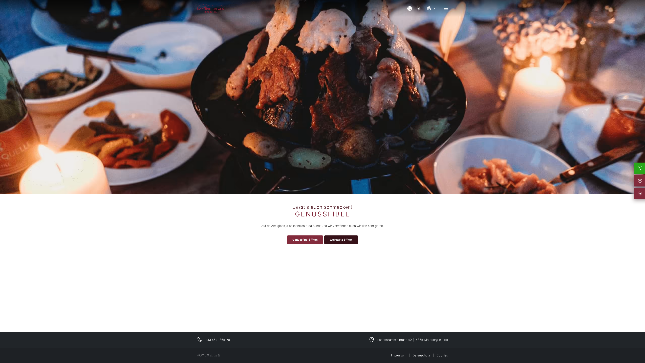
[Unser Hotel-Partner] (418, 8)
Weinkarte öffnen (341, 239)
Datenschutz (421, 355)
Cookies (442, 355)
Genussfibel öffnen (305, 239)
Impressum (398, 355)
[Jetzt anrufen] (409, 8)
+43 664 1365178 (217, 339)
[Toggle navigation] (446, 8)
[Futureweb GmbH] (209, 355)
